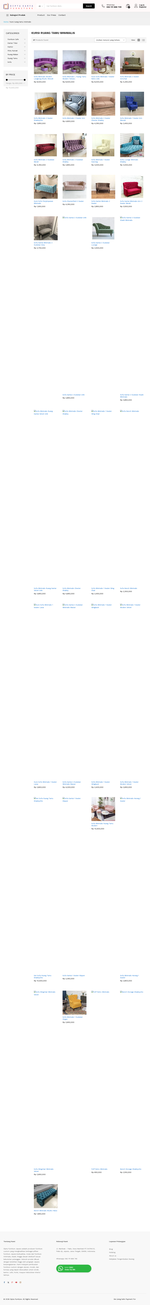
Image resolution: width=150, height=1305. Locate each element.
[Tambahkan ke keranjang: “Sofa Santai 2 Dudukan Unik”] (72, 391)
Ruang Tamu (12, 58)
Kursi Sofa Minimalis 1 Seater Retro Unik (102, 78)
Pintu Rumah (13, 51)
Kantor (10, 47)
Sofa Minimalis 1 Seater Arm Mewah (131, 119)
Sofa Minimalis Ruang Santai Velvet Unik (45, 589)
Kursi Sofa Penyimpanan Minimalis (43, 202)
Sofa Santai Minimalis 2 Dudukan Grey (43, 244)
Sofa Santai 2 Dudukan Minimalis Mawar (72, 783)
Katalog (112, 1252)
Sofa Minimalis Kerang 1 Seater (129, 977)
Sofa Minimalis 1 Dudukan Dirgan (73, 1018)
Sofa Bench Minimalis (128, 588)
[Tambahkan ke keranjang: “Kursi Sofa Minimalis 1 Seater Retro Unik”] (101, 73)
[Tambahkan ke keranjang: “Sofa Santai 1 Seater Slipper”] (72, 972)
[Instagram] (20, 1282)
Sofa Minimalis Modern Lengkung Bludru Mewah (43, 78)
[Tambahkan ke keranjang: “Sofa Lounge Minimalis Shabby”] (129, 156)
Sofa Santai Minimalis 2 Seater (100, 202)
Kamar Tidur (12, 43)
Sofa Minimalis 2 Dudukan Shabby (73, 161)
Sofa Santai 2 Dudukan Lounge (100, 244)
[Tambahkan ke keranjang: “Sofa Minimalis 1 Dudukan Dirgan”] (72, 1013)
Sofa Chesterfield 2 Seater (73, 201)
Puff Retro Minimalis (99, 1169)
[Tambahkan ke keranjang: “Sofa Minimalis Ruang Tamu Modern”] (101, 820)
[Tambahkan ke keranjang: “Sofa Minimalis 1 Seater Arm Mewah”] (129, 114)
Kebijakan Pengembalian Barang (121, 1259)
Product (41, 15)
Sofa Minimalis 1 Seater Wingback (100, 783)
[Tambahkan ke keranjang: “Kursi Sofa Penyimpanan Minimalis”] (43, 197)
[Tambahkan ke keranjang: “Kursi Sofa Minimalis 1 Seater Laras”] (43, 778)
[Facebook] (4, 1282)
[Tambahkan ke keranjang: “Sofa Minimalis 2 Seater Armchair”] (129, 73)
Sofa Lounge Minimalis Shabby (129, 161)
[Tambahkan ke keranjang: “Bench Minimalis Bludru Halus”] (43, 1207)
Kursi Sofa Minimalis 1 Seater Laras (45, 783)
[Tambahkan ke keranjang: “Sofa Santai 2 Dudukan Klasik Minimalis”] (129, 391)
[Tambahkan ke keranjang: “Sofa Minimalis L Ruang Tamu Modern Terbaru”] (72, 73)
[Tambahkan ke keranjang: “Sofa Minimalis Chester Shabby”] (72, 584)
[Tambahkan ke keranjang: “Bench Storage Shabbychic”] (129, 1165)
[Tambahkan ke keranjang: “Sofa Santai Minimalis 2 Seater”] (101, 197)
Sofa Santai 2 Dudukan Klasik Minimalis (131, 396)
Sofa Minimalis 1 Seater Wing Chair (102, 589)
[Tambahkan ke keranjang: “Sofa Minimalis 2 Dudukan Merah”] (43, 156)
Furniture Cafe (13, 39)
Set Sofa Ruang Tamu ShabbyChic (42, 977)
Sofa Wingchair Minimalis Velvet (43, 1170)
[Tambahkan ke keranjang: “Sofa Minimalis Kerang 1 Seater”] (129, 972)
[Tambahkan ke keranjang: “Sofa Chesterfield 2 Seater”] (72, 197)
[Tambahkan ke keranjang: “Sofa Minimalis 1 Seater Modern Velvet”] (129, 778)
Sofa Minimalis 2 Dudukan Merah (44, 161)
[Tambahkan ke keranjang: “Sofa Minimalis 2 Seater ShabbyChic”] (43, 114)
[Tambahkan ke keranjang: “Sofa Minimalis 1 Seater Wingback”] (101, 778)
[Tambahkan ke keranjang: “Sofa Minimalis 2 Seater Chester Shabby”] (101, 114)
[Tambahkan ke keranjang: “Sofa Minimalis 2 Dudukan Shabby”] (72, 156)
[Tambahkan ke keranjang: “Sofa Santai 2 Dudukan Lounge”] (101, 239)
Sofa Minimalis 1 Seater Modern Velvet (129, 783)
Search (89, 6)
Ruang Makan (13, 54)
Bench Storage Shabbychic (130, 1169)
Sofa (9, 62)
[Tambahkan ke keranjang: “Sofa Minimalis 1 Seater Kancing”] (101, 156)
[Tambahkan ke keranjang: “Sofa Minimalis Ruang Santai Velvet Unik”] (43, 584)
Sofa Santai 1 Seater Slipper (74, 975)
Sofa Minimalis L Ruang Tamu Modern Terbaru (74, 78)
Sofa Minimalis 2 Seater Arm (74, 118)
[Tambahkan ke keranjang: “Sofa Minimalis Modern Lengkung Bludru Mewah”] (43, 73)
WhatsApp (111, 5)
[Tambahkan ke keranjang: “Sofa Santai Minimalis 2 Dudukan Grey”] (43, 239)
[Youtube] (16, 1282)
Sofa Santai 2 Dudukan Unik (73, 395)
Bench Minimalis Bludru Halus (45, 1211)
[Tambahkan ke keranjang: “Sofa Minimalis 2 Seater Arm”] (72, 114)
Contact (62, 15)
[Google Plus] (12, 1282)
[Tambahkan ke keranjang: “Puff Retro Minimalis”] (101, 1165)
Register (142, 7)
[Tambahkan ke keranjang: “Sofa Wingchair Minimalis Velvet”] (43, 1165)
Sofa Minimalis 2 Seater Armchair (129, 78)
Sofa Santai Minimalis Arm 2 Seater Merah (131, 202)
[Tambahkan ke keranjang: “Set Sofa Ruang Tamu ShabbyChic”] (43, 972)
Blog (111, 1249)
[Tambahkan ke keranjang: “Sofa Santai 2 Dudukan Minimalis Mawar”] (72, 778)
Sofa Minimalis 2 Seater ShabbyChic (43, 119)
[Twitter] (8, 1282)
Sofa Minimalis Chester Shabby (72, 589)
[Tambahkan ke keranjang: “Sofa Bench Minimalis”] (129, 584)
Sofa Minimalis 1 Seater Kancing (100, 161)
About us (112, 1256)
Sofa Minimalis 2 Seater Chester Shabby (100, 119)
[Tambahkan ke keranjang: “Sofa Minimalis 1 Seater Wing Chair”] (101, 584)
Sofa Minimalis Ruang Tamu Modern (102, 825)
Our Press (51, 15)
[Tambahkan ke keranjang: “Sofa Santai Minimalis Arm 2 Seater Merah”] (129, 197)
